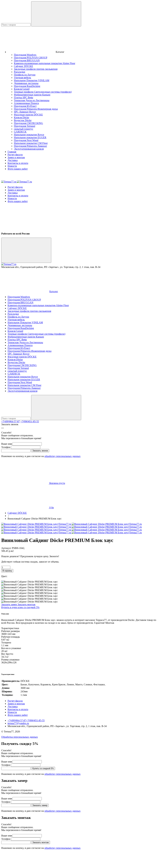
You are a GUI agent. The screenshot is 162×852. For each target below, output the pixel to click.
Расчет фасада (15, 154)
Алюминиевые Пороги (26, 103)
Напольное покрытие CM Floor (31, 143)
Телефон (5, 447)
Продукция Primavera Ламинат (30, 146)
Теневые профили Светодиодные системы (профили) (43, 91)
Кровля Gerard (21, 89)
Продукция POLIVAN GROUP (30, 57)
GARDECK (20, 131)
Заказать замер (9, 604)
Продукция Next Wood (26, 140)
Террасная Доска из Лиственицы (31, 100)
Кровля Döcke (21, 117)
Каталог (53, 291)
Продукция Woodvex (25, 54)
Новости (12, 166)
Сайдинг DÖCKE (23, 66)
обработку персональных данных (62, 456)
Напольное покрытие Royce (29, 134)
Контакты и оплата (18, 163)
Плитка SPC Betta (23, 97)
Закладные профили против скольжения (35, 69)
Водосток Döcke (22, 120)
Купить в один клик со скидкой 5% (20, 607)
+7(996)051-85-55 (29, 421)
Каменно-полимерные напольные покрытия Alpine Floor (44, 63)
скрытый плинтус (23, 129)
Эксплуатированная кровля (29, 148)
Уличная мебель (22, 77)
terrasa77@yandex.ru (18, 723)
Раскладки (19, 71)
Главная (12, 151)
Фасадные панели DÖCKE (28, 114)
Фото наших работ (18, 168)
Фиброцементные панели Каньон (32, 94)
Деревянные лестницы (26, 83)
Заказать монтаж (26, 604)
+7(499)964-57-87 (10, 421)
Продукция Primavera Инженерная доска (36, 109)
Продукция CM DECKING (28, 123)
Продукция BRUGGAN (27, 60)
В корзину (7, 571)
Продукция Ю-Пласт (25, 106)
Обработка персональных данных (19, 737)
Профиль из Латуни (24, 74)
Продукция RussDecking (27, 86)
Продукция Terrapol (24, 126)
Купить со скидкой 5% (43, 768)
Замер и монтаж (16, 157)
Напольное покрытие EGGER (30, 137)
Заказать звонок (9, 424)
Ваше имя (6, 443)
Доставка (13, 160)
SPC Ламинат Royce (25, 111)
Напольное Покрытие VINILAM (31, 80)
